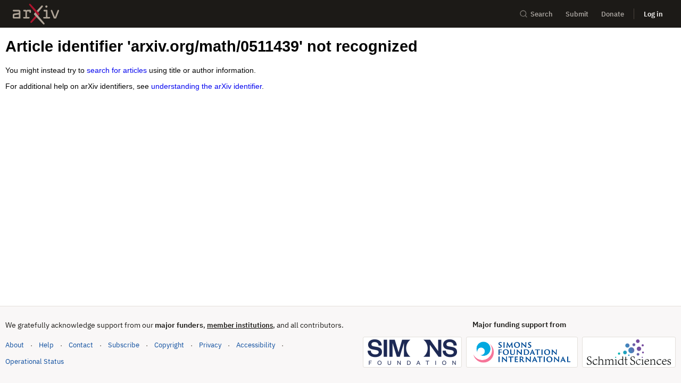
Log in (653, 14)
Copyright (169, 344)
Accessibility (255, 344)
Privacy (210, 344)
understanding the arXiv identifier (206, 86)
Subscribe (123, 344)
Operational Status (34, 361)
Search (541, 14)
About (14, 344)
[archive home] (36, 14)
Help (46, 344)
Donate (612, 14)
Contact (81, 344)
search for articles (117, 70)
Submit (577, 14)
